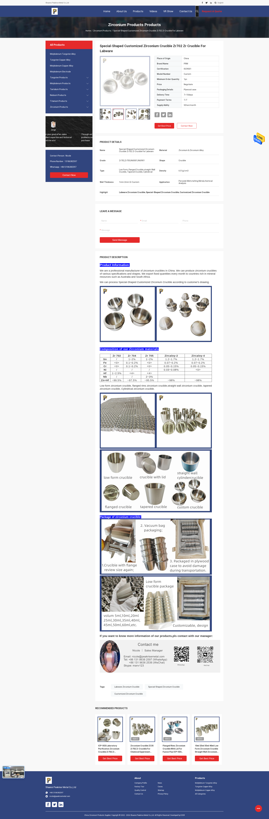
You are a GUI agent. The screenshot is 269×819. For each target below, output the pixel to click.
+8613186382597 (68, 167)
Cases (160, 787)
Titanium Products (58, 101)
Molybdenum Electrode (60, 72)
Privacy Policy (163, 794)
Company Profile (140, 783)
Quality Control (140, 790)
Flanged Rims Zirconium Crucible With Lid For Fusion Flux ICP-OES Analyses (174, 749)
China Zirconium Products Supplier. (97, 815)
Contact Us (138, 794)
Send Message (119, 240)
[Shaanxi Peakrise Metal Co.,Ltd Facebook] (202, 3)
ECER (183, 815)
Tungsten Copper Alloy (60, 60)
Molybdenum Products (60, 83)
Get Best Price (164, 126)
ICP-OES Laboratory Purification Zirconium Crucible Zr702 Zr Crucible (108, 749)
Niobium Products (58, 95)
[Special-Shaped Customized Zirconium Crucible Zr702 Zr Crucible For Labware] (125, 81)
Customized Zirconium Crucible (128, 694)
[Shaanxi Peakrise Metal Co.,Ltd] (55, 11)
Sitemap (161, 790)
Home (88, 31)
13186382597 (71, 161)
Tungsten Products (59, 77)
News (160, 783)
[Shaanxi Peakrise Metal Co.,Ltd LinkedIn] (211, 3)
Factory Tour (139, 787)
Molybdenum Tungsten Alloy (63, 54)
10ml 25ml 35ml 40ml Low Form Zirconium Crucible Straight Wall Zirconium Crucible (206, 749)
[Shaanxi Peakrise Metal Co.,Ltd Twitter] (207, 3)
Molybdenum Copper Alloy (61, 66)
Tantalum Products (59, 89)
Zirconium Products (102, 31)
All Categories (200, 794)
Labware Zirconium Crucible (126, 687)
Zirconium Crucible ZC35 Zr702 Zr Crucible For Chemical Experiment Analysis (142, 749)
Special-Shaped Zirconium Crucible (164, 687)
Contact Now (69, 175)
